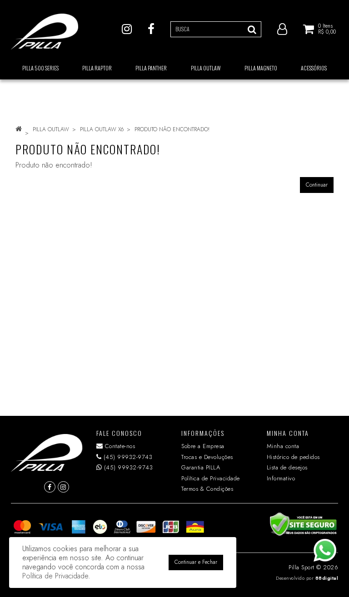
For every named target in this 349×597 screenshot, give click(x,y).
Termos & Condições (207, 488)
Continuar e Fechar (195, 562)
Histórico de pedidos (293, 457)
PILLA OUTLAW (51, 129)
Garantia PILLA (200, 467)
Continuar (317, 185)
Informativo (281, 478)
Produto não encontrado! (172, 129)
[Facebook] (151, 29)
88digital (327, 578)
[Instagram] (127, 29)
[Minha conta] (282, 29)
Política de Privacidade (210, 478)
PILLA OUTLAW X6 (102, 129)
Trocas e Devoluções (207, 457)
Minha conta (283, 446)
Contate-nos (119, 446)
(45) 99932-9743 (126, 457)
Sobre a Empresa (202, 446)
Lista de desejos (287, 467)
